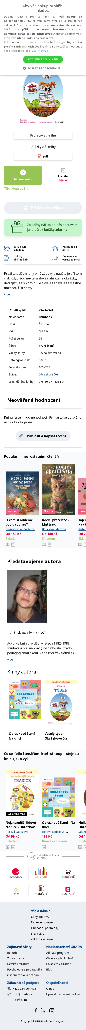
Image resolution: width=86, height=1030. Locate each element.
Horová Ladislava (17, 832)
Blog (49, 969)
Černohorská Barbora (20, 529)
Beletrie (12, 953)
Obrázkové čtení (49, 374)
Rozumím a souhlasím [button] (43, 59)
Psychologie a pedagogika (24, 969)
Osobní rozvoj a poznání (23, 975)
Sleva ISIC (37, 933)
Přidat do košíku (47, 207)
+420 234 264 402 (24, 988)
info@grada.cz (22, 994)
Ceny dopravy (40, 917)
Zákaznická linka (42, 939)
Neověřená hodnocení (33, 400)
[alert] (43, 37)
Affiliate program (57, 953)
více (7, 294)
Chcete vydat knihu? (59, 958)
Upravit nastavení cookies (63, 994)
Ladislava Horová (26, 632)
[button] (43, 68)
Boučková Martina (54, 529)
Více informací (40, 50)
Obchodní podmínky (44, 928)
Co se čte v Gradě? (58, 964)
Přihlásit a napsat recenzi (47, 436)
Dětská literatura (18, 964)
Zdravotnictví (16, 958)
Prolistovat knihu (43, 135)
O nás (50, 988)
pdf (45, 156)
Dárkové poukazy (42, 922)
